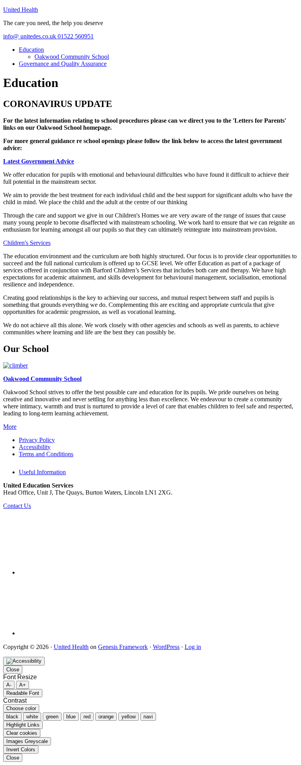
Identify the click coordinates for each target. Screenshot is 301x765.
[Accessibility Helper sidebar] (24, 661)
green (52, 717)
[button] (27, 242)
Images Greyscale (27, 741)
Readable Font (22, 693)
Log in (193, 647)
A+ (22, 685)
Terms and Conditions (46, 454)
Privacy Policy (37, 440)
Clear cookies (21, 733)
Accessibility (35, 447)
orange (106, 717)
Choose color (21, 708)
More (9, 426)
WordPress (166, 647)
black (12, 717)
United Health (20, 9)
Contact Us (17, 505)
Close (12, 670)
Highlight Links (23, 725)
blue (71, 717)
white (32, 717)
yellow (128, 717)
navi (148, 717)
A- (8, 685)
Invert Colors (20, 749)
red (87, 717)
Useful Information (42, 472)
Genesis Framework (123, 647)
